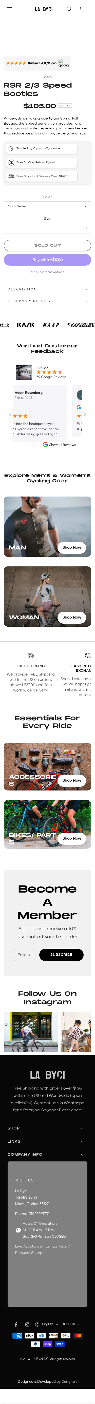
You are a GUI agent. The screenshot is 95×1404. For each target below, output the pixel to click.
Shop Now (72, 548)
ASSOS (47, 77)
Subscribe (61, 955)
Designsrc (69, 1381)
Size (47, 218)
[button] (68, 9)
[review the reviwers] (67, 408)
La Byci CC (40, 1358)
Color (47, 197)
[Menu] (9, 9)
